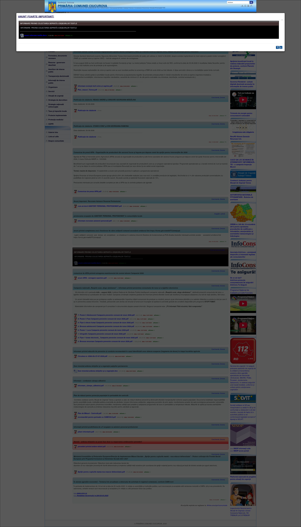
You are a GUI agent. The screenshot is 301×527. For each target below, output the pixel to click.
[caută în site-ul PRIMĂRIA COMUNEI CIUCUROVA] (251, 2)
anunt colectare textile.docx (35, 35)
